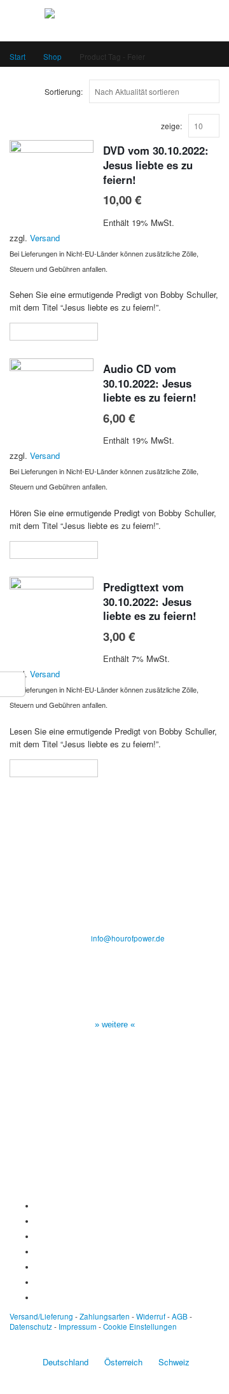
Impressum (78, 1326)
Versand (45, 238)
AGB (180, 1316)
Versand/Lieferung (41, 1316)
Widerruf (150, 1316)
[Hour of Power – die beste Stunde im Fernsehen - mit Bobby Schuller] (114, 20)
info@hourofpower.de (128, 938)
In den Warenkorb (59, 331)
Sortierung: (64, 91)
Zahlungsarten (105, 1316)
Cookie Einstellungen (140, 1326)
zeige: (171, 125)
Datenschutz (31, 1326)
